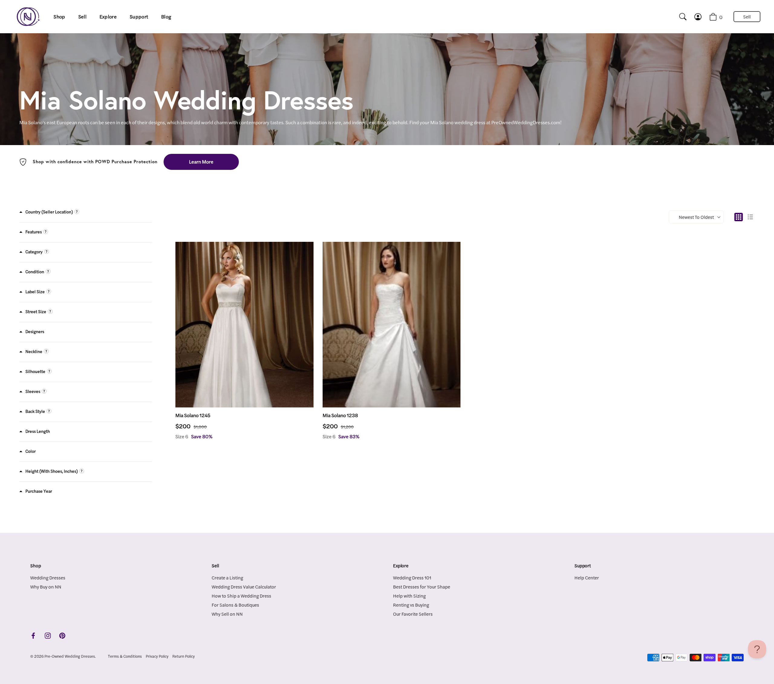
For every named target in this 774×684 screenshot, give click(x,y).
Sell (82, 16)
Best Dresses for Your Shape (421, 586)
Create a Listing (227, 577)
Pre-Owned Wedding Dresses (69, 656)
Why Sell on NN (227, 614)
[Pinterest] (62, 635)
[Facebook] (33, 635)
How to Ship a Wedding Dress (241, 595)
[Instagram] (48, 635)
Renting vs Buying (411, 604)
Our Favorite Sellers (413, 614)
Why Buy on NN (45, 586)
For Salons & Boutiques (235, 604)
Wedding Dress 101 (412, 577)
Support (139, 16)
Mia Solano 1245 (192, 415)
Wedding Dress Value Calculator (244, 586)
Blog (166, 16)
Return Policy (183, 656)
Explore (108, 16)
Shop (59, 16)
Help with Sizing (409, 595)
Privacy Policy (157, 656)
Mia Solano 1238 (340, 415)
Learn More (201, 161)
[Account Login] (703, 16)
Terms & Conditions (125, 656)
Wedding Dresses (47, 577)
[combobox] (680, 17)
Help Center (586, 577)
